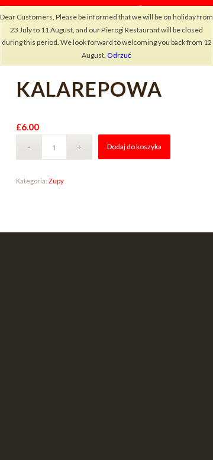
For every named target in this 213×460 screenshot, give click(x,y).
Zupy (56, 181)
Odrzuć (119, 55)
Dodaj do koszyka (134, 146)
